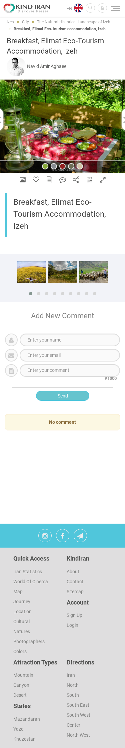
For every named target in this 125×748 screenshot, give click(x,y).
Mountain (23, 675)
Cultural (21, 621)
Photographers (29, 641)
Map (18, 591)
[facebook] (62, 537)
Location (22, 611)
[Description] (49, 179)
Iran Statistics (27, 571)
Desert (20, 695)
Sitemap (75, 591)
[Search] (90, 8)
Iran (71, 675)
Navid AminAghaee (46, 66)
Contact (75, 581)
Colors (20, 651)
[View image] (22, 179)
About (73, 571)
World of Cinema (30, 581)
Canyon (21, 685)
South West (78, 715)
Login (72, 625)
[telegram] (80, 537)
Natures (21, 631)
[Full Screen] (102, 179)
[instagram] (45, 537)
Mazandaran (26, 719)
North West (78, 735)
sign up (74, 615)
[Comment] (62, 179)
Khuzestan (24, 739)
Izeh (10, 22)
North (73, 685)
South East (78, 705)
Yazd (18, 729)
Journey (21, 601)
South (73, 695)
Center (73, 725)
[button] (102, 8)
